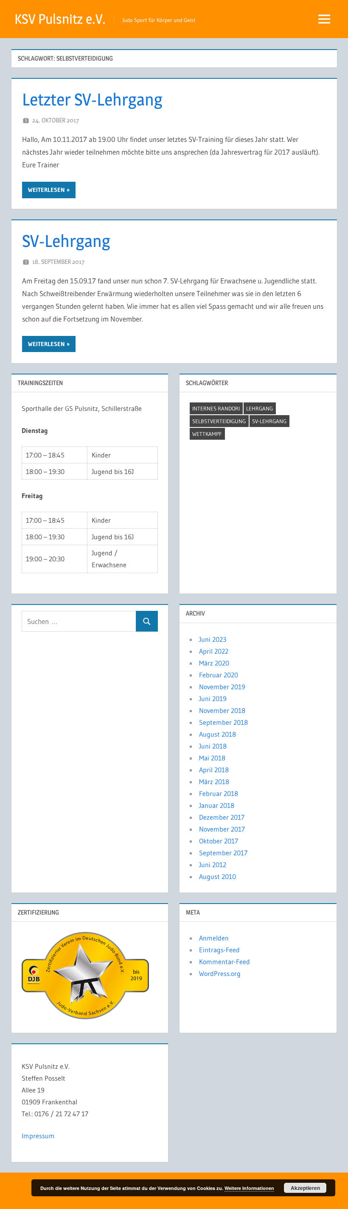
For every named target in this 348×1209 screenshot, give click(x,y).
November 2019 (222, 686)
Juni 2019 (213, 698)
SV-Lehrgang (66, 240)
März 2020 (214, 663)
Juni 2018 (213, 746)
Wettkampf (207, 433)
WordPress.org (220, 973)
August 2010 (217, 876)
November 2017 (222, 829)
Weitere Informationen (249, 1188)
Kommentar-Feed (224, 961)
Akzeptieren (305, 1188)
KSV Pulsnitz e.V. (60, 19)
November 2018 (222, 710)
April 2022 (213, 651)
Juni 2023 (212, 639)
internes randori (216, 408)
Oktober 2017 (218, 841)
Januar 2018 (216, 805)
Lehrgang (259, 408)
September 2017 (223, 853)
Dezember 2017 (221, 817)
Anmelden (214, 938)
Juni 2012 (212, 864)
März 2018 (214, 781)
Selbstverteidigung (219, 421)
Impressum (38, 1135)
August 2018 (217, 734)
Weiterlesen (46, 190)
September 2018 (223, 722)
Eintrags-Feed (219, 950)
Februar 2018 (218, 793)
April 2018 (214, 769)
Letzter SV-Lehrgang (92, 99)
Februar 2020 (218, 675)
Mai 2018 (212, 758)
